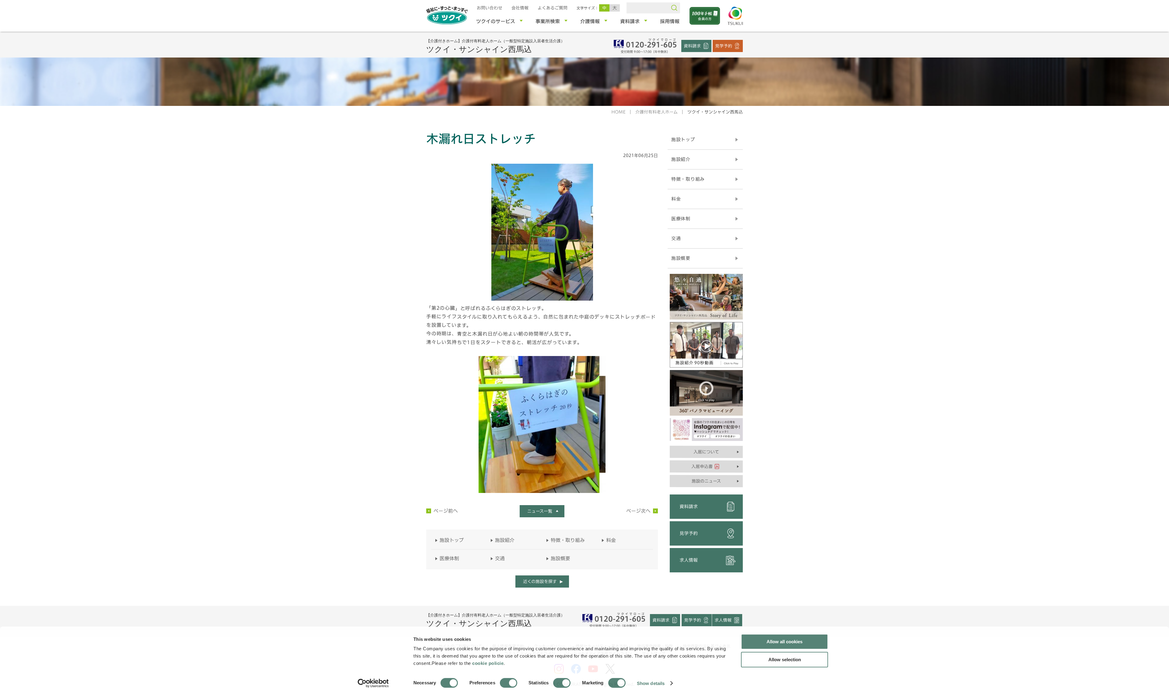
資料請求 (692, 46)
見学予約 (723, 46)
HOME (618, 112)
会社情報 (519, 8)
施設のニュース (706, 481)
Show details (651, 683)
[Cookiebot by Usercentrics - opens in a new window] (372, 683)
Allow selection (784, 659)
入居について (706, 452)
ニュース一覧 (539, 511)
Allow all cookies (784, 641)
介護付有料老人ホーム (656, 112)
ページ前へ (446, 510)
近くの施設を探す (539, 581)
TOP (775, 590)
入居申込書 (702, 466)
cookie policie (488, 663)
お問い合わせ (489, 8)
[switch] (508, 683)
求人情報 (688, 560)
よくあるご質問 (552, 8)
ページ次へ (638, 510)
